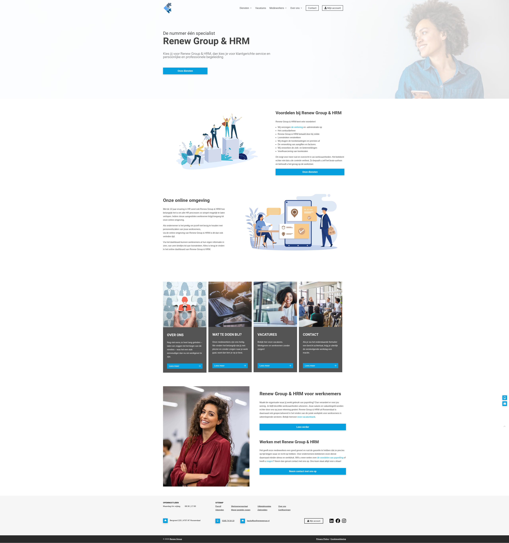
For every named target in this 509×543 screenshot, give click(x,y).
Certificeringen (284, 510)
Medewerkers (276, 8)
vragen (269, 461)
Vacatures (260, 8)
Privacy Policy (322, 539)
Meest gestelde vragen (240, 510)
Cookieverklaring (338, 539)
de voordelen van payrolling (330, 457)
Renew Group (176, 539)
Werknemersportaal (239, 506)
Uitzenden (219, 510)
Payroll (218, 506)
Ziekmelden (262, 510)
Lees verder (302, 427)
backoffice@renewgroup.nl (258, 521)
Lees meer (174, 366)
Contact (312, 8)
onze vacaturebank (306, 417)
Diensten (244, 8)
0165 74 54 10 (228, 521)
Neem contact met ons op (302, 471)
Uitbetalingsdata (264, 506)
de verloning (297, 127)
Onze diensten (185, 70)
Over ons (295, 8)
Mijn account (334, 8)
